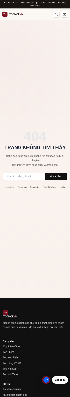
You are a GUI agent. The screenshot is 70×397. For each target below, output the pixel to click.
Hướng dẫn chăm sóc (15, 394)
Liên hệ (62, 187)
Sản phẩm (35, 187)
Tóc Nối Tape (10, 374)
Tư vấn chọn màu (12, 389)
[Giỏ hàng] (64, 14)
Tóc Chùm (8, 352)
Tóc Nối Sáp (10, 368)
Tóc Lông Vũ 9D (12, 363)
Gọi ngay (60, 379)
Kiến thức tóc (49, 187)
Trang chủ (22, 187)
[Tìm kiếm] (56, 14)
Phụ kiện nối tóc (12, 346)
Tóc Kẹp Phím (11, 357)
